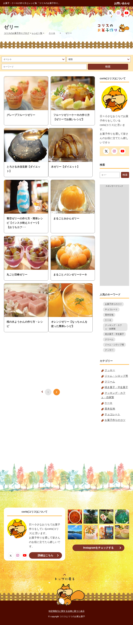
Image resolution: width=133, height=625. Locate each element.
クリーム (109, 339)
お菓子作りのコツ (113, 304)
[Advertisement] (114, 237)
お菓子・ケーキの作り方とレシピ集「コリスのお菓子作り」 (31, 3)
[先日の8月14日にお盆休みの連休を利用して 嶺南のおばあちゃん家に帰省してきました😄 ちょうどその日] (75, 532)
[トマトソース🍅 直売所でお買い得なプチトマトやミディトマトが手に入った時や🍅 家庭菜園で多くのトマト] (75, 517)
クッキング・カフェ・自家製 (113, 327)
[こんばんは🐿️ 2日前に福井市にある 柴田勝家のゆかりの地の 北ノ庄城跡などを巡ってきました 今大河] (91, 517)
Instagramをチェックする (98, 547)
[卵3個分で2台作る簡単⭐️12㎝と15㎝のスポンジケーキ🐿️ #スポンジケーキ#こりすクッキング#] (122, 532)
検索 (107, 66)
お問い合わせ (122, 3)
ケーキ (108, 320)
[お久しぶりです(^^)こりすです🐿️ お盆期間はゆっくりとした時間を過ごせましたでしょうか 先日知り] (91, 532)
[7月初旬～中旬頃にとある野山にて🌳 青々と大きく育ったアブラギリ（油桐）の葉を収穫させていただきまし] (122, 517)
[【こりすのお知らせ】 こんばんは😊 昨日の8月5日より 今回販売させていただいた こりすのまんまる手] (106, 532)
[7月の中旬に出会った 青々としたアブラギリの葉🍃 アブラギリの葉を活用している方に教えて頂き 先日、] (106, 517)
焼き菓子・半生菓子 (114, 334)
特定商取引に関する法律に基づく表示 (67, 611)
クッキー (109, 350)
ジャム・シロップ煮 (114, 344)
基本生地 (109, 315)
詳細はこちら (45, 555)
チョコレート (111, 309)
